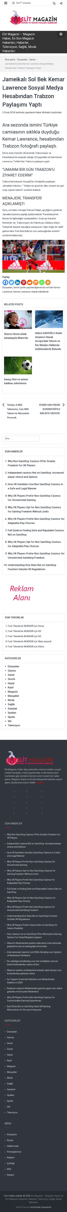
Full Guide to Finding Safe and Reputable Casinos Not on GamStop (34, 890)
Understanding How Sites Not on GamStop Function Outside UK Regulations (32, 917)
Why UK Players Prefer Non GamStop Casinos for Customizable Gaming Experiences (31, 999)
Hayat (11, 683)
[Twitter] (11, 282)
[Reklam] (22, 592)
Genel (32, 59)
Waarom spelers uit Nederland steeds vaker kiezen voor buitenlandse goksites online (34, 972)
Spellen (12, 712)
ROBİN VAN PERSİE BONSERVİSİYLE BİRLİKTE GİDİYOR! (49, 409)
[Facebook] (5, 282)
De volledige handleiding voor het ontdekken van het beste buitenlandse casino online (32, 963)
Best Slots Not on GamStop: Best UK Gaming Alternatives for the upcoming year (28, 1008)
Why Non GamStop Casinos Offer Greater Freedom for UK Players (33, 836)
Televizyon (14, 725)
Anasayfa (12, 1134)
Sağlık (11, 704)
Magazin (13, 691)
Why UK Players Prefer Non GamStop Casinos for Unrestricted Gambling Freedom (31, 908)
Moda (11, 700)
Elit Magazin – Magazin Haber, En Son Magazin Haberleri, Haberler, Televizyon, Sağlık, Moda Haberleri (19, 42)
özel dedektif (34, 791)
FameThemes (23, 1207)
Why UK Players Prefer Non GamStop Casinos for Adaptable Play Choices (31, 881)
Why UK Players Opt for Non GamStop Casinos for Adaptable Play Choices (31, 899)
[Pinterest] (23, 282)
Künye (10, 1140)
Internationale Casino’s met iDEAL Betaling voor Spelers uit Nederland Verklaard (34, 954)
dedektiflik (20, 791)
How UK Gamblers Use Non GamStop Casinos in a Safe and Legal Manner (33, 854)
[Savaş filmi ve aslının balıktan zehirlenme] (18, 365)
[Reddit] (29, 282)
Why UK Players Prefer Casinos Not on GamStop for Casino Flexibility (32, 927)
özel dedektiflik (50, 791)
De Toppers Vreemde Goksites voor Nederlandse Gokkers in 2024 (31, 981)
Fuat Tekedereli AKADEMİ (21, 626)
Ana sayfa (10, 59)
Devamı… (40, 782)
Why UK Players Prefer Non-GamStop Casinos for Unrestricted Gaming (31, 863)
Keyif (11, 687)
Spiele (11, 717)
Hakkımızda (13, 1146)
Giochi (11, 679)
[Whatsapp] (42, 282)
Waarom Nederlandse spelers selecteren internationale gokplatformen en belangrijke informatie (34, 945)
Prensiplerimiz (14, 1152)
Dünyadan (22, 59)
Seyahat (12, 708)
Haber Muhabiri (43, 112)
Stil (9, 721)
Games (12, 670)
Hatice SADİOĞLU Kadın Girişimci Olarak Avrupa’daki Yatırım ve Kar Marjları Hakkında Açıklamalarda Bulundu (48, 341)
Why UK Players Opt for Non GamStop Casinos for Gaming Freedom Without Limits (31, 872)
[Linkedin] (17, 282)
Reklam (10, 1157)
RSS (9, 1169)
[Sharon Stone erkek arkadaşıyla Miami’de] (18, 319)
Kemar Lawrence (22, 291)
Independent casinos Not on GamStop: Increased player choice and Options (34, 845)
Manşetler (13, 695)
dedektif (9, 791)
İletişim (10, 1175)
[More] (48, 282)
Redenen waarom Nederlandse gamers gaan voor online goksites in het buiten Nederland (34, 990)
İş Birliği (10, 1163)
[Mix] (35, 282)
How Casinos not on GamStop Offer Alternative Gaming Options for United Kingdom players (34, 936)
